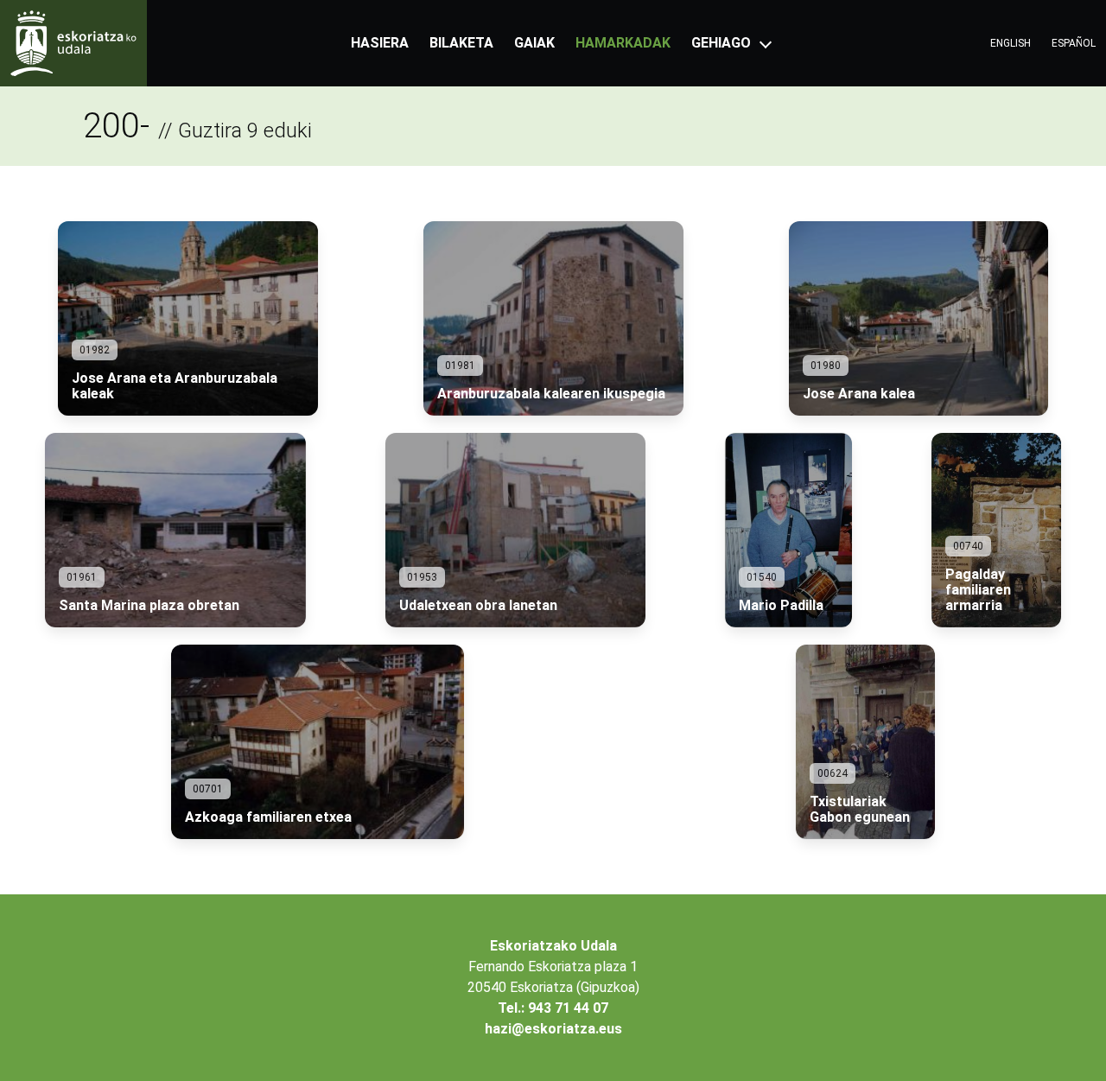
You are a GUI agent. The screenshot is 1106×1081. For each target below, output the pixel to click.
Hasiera (380, 43)
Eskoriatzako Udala (553, 946)
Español (1074, 43)
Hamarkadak (623, 43)
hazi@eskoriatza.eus (553, 1029)
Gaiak (534, 43)
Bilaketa (461, 43)
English (1010, 43)
